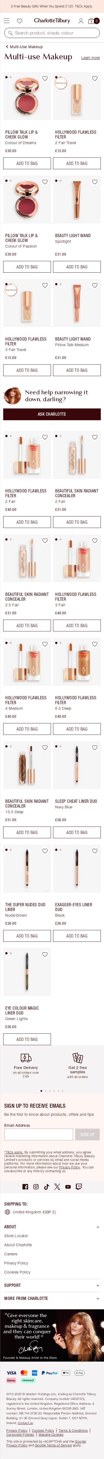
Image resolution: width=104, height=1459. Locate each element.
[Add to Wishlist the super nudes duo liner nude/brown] (45, 851)
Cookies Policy (17, 1272)
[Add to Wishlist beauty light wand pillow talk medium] (95, 285)
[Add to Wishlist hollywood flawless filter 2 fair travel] (95, 78)
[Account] (81, 21)
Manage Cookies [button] (51, 1435)
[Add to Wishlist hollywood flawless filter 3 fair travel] (45, 285)
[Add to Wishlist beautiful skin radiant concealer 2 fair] (95, 437)
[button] (10, 33)
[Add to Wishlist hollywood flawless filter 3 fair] (95, 540)
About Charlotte (18, 1244)
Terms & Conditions (73, 1431)
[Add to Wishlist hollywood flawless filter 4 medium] (45, 644)
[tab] (6, 77)
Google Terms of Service (53, 1445)
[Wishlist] (19, 20)
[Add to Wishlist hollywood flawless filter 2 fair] (45, 437)
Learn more (90, 57)
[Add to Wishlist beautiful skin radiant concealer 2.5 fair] (45, 540)
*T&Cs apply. (13, 1152)
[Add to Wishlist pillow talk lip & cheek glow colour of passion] (45, 182)
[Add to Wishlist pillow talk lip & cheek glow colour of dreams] (45, 78)
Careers (11, 1254)
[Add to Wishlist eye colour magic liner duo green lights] (45, 954)
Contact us (25, 1423)
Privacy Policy (69, 1167)
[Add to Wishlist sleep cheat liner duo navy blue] (95, 747)
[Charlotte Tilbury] (52, 21)
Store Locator (16, 1235)
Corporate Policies (20, 1435)
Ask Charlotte (52, 414)
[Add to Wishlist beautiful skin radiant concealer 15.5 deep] (45, 747)
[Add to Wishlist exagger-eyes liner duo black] (95, 851)
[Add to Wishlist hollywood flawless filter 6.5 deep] (95, 644)
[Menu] (6, 21)
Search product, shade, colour (44, 32)
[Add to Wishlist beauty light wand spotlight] (95, 182)
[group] (28, 1067)
